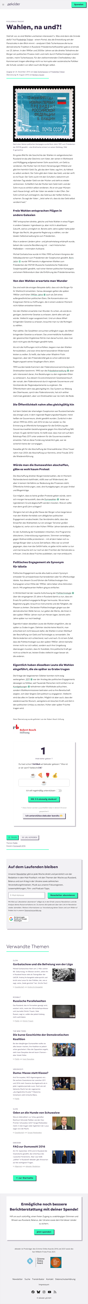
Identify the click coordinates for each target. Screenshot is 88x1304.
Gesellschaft (19, 987)
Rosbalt (17, 997)
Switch (57, 791)
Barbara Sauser (38, 75)
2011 (28, 679)
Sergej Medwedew (35, 1133)
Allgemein (18, 1166)
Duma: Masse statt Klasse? (30, 1073)
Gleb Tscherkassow (41, 72)
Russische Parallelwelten (29, 1001)
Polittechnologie (63, 593)
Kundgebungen (20, 686)
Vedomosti (18, 1069)
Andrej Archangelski (35, 987)
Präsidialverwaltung (57, 370)
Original (9, 72)
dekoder (17, 1143)
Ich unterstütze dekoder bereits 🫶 (43, 815)
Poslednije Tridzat (15, 21)
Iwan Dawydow (28, 1059)
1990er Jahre (37, 294)
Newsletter (21, 874)
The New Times (19, 1031)
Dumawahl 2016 (19, 846)
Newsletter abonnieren (62, 895)
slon (15, 960)
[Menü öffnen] (3, 4)
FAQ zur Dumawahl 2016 (29, 1146)
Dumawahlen (50, 499)
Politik (15, 843)
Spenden (78, 4)
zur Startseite (26, 1178)
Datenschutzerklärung (33, 910)
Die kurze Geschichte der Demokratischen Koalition (41, 1037)
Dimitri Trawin (28, 1021)
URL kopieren (31, 837)
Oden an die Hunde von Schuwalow (36, 1112)
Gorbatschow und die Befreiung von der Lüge (43, 964)
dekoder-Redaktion (33, 1166)
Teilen (14, 837)
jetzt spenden (44, 1232)
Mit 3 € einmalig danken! (44, 799)
